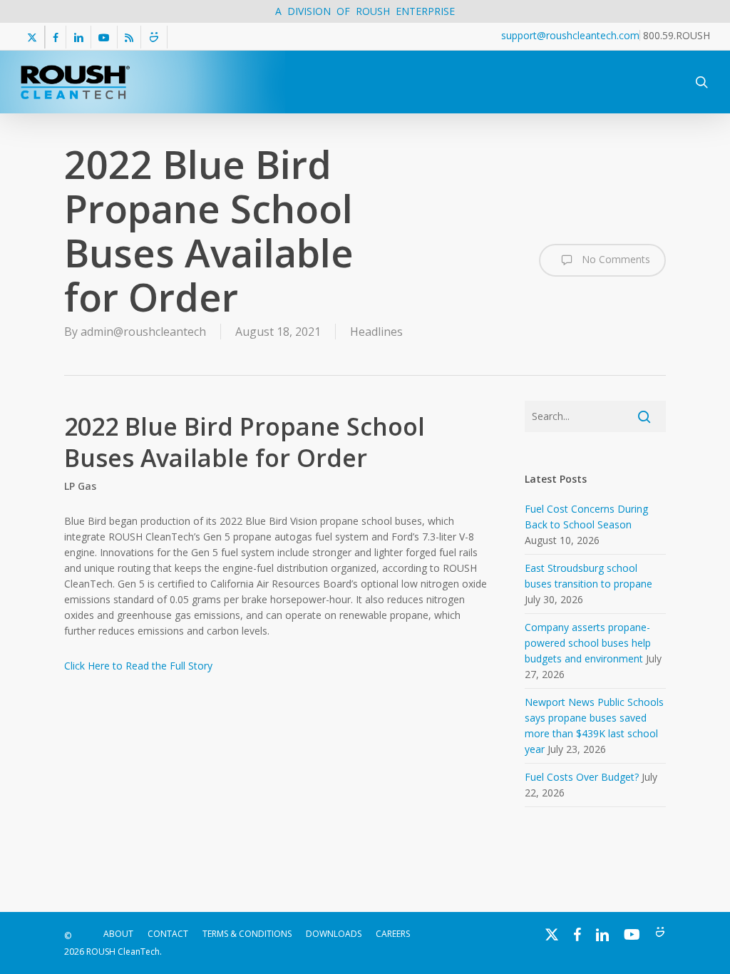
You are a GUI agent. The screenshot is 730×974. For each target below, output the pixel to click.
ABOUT (118, 934)
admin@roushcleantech (143, 331)
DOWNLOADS (333, 934)
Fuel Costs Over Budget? (582, 777)
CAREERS (393, 934)
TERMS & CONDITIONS (247, 934)
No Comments (614, 259)
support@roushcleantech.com (570, 35)
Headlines (376, 331)
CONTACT (168, 934)
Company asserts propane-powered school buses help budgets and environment (588, 642)
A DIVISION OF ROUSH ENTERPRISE (365, 11)
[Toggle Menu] (661, 64)
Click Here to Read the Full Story (138, 665)
